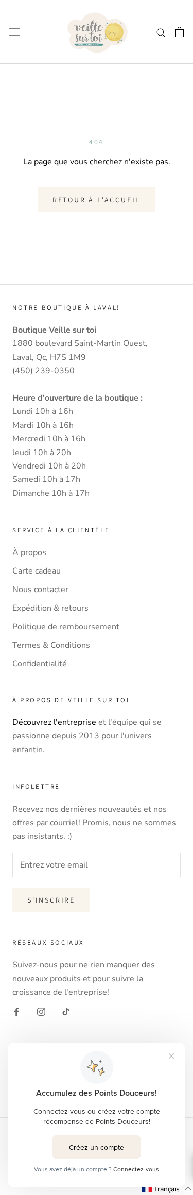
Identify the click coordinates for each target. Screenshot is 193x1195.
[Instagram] (41, 1011)
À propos (29, 552)
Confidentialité (39, 663)
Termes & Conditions (51, 645)
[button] (167, 1189)
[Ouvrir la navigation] (14, 32)
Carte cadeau (36, 571)
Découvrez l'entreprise (54, 722)
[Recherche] (161, 32)
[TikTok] (66, 1011)
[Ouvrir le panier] (179, 32)
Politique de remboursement (65, 626)
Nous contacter (40, 589)
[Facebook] (16, 1011)
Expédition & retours (50, 608)
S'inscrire (51, 900)
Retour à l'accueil (96, 199)
